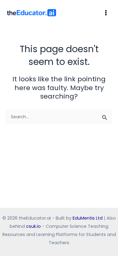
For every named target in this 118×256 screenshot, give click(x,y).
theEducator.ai (77, 12)
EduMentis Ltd (88, 218)
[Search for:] (59, 117)
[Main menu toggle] (106, 12)
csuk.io (33, 226)
